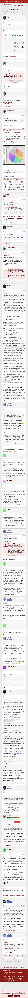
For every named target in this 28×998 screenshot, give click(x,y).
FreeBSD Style (7, 970)
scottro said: (6, 908)
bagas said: (6, 25)
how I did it (13, 56)
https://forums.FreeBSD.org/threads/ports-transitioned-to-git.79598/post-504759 (14, 178)
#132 (24, 252)
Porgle (20, 920)
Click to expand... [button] (14, 82)
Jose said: (6, 70)
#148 (24, 888)
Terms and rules (12, 972)
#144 (24, 696)
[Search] (24, 1)
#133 (24, 290)
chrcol (5, 538)
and (8, 845)
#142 (24, 643)
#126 (24, 22)
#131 (24, 231)
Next (18, 13)
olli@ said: (6, 118)
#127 (24, 68)
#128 (24, 98)
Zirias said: (6, 682)
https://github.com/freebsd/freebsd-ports (14, 948)
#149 (24, 905)
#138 (24, 535)
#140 (24, 603)
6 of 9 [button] (14, 13)
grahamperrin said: (8, 202)
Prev (10, 13)
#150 (24, 939)
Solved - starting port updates (17, 74)
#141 (24, 630)
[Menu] (4, 1)
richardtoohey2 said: (8, 759)
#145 (24, 792)
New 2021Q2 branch (8, 102)
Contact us (5, 972)
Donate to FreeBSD (18, 5)
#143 (24, 672)
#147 (24, 854)
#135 (24, 460)
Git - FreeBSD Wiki (7, 103)
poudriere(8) (11, 218)
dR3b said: (6, 942)
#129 (24, 115)
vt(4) (20, 711)
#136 (24, 485)
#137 (24, 514)
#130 (24, 199)
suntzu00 (6, 176)
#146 (24, 822)
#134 (24, 409)
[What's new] (21, 1)
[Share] (22, 22)
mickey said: (6, 411)
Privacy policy (19, 972)
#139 (24, 568)
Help (4, 973)
